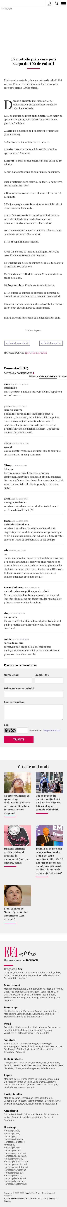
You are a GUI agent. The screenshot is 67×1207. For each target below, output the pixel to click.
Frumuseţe (10, 1007)
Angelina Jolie (32, 991)
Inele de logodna (43, 1030)
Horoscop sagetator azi (16, 1167)
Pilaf (25, 1084)
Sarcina (8, 1043)
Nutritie (37, 1065)
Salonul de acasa (33, 1016)
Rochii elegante (25, 1030)
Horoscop (10, 1127)
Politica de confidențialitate (15, 1198)
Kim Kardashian (46, 988)
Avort (33, 1049)
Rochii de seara (19, 1027)
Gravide (27, 1103)
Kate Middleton (29, 988)
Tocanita (18, 1081)
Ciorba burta (10, 1087)
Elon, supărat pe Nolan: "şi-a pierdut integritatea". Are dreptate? (16, 914)
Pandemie (9, 1120)
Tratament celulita (13, 1016)
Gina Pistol (35, 994)
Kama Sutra (25, 975)
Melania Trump (12, 997)
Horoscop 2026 (11, 1130)
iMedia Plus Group (33, 1193)
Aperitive (51, 1081)
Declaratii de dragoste (15, 978)
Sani (55, 1010)
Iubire (57, 972)
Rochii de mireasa (37, 1027)
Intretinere (53, 1062)
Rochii (11, 1010)
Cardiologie (10, 1049)
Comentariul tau (14, 702)
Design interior (35, 1100)
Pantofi (13, 1030)
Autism (53, 1103)
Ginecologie (45, 1043)
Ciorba (24, 1078)
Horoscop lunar (12, 1147)
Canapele (9, 1100)
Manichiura (10, 1013)
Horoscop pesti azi (13, 1172)
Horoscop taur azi (13, 1158)
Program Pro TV (42, 997)
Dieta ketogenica (31, 1068)
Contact (7, 1201)
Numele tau (11, 675)
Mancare (8, 1078)
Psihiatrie (20, 1051)
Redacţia (53, 1198)
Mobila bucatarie (13, 1097)
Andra (19, 994)
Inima (24, 1043)
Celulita (36, 1013)
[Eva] (9, 3)
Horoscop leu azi (12, 1175)
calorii (34, 352)
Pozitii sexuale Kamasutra (45, 975)
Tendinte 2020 (41, 1032)
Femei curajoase (40, 1103)
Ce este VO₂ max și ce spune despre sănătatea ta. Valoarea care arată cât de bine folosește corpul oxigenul (17, 804)
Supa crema (39, 1081)
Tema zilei (41, 1114)
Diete (6, 1062)
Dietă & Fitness (13, 1059)
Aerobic (8, 1065)
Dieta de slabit (49, 1065)
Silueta (17, 1068)
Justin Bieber (48, 994)
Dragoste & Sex (13, 969)
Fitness (14, 1062)
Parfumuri (28, 1010)
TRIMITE (18, 739)
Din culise (9, 1114)
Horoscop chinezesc (14, 1141)
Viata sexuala (32, 972)
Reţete (8, 1075)
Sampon (21, 1013)
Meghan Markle (12, 988)
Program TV (27, 997)
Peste (31, 1078)
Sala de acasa (48, 1068)
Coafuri (39, 1010)
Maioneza (17, 1084)
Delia (26, 994)
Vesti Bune (37, 1117)
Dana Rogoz (47, 991)
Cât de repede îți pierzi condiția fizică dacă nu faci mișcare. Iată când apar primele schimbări (48, 802)
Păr (5, 1010)
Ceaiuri (16, 1043)
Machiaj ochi (48, 1013)
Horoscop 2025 (11, 1133)
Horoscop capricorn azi (16, 1161)
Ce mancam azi (26, 1087)
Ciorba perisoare (37, 1084)
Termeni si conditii (38, 1198)
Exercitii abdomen (22, 1065)
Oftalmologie (23, 1049)
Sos (36, 1078)
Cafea (50, 1078)
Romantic (19, 972)
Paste (17, 1078)
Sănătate (9, 1040)
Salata (42, 1078)
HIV (51, 1049)
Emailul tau (42, 675)
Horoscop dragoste (14, 1139)
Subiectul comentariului (19, 688)
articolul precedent (17, 343)
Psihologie (33, 1043)
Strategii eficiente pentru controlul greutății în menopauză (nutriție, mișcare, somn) (16, 855)
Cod (6, 725)
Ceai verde (42, 1049)
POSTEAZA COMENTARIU (18, 373)
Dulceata (8, 1081)
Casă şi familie (13, 1094)
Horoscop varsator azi (15, 1169)
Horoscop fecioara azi (15, 1155)
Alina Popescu (35, 330)
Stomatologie (10, 1046)
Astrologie (9, 1144)
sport (27, 352)
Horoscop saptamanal (15, 1183)
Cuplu (50, 972)
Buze (28, 1013)
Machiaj (47, 1010)
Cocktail (28, 1081)
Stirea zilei (29, 1114)
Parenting (49, 1100)
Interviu (19, 1114)
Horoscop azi (10, 1136)
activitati (42, 352)
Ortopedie (9, 1051)
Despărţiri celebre (21, 1117)
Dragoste (8, 972)
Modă (7, 1023)
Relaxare (36, 1062)
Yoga (44, 1062)
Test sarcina (56, 1046)
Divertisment (12, 985)
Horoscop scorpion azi (15, 1164)
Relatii (43, 972)
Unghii (19, 1010)
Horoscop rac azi (12, 1150)
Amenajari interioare (33, 1097)
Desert (7, 1084)
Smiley (12, 994)
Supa (56, 1078)
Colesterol (23, 1046)
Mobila (48, 1097)
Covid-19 (48, 1117)
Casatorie (9, 975)
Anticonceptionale (39, 1046)
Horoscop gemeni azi (15, 1153)
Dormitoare (20, 1100)
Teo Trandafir (17, 991)
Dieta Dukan (25, 1062)
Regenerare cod (52, 730)
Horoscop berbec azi (14, 1181)
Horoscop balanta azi (15, 1178)
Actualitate (11, 1110)
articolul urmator (51, 343)
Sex (16, 975)
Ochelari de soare (24, 1032)
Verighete (9, 1032)
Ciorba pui (52, 1084)
